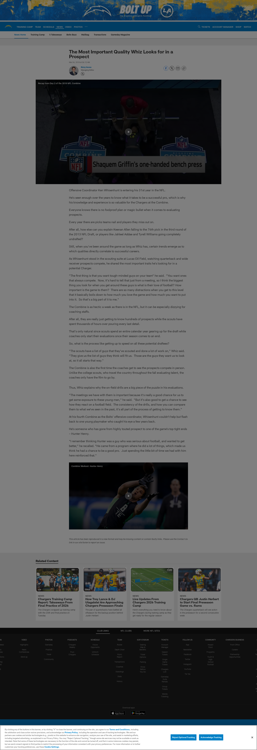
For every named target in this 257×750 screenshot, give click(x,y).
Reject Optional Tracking (183, 737)
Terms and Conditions (119, 729)
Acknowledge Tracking (211, 737)
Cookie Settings (51, 747)
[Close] (252, 737)
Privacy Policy (71, 732)
